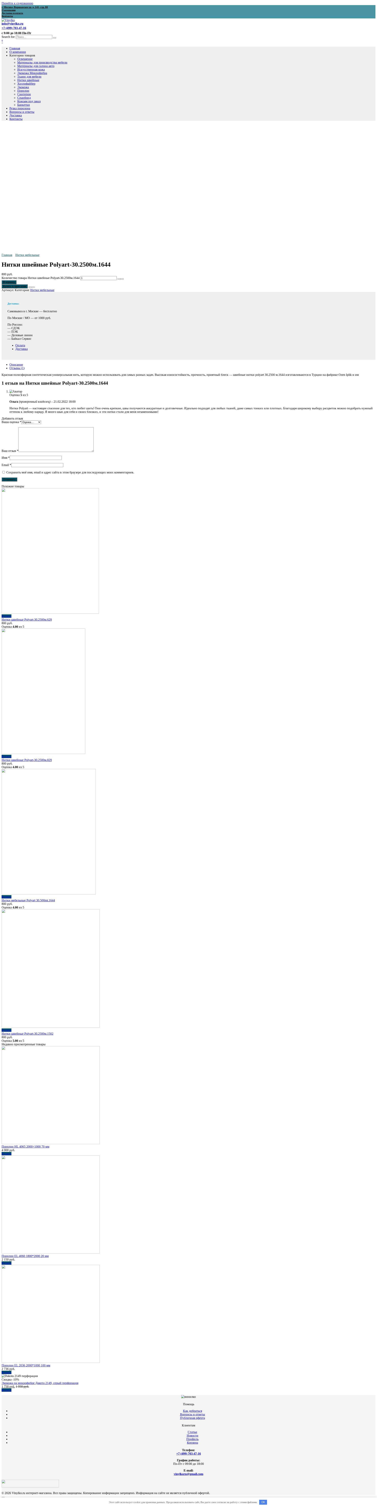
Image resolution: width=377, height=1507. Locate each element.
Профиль (192, 1439)
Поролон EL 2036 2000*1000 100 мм (26, 1365)
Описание (16, 364)
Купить (6, 616)
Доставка (15, 115)
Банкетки (23, 104)
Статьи (192, 1432)
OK (263, 1502)
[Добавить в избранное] (30, 287)
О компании (17, 52)
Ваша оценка (11, 422)
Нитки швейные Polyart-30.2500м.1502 (27, 1033)
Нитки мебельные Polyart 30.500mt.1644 (28, 900)
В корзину (9, 282)
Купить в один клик (14, 286)
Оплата (20, 345)
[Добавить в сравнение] (33, 287)
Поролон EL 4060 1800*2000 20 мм (25, 1256)
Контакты (16, 119)
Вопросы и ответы (21, 112)
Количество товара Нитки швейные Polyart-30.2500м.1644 (41, 278)
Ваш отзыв (10, 450)
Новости (192, 1435)
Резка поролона (19, 108)
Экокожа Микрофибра (32, 73)
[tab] (192, 364)
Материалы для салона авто (35, 66)
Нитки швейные (28, 80)
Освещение (25, 59)
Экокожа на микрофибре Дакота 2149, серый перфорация (40, 1383)
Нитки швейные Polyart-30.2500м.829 (27, 760)
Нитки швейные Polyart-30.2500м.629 (27, 619)
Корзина (192, 1442)
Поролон (23, 90)
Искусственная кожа (31, 69)
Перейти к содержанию (17, 3)
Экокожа (23, 87)
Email (6, 465)
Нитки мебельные (27, 255)
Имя (6, 457)
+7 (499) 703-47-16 (188, 1453)
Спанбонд (24, 97)
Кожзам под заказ (29, 101)
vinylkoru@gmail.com (188, 1474)
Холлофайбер (26, 83)
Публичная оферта (192, 1418)
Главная (14, 48)
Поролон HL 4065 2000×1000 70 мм (25, 1146)
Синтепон (24, 94)
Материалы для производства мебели (42, 62)
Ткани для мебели (29, 76)
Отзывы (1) (17, 368)
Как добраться (192, 1411)
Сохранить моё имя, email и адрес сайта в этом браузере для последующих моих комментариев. (70, 472)
